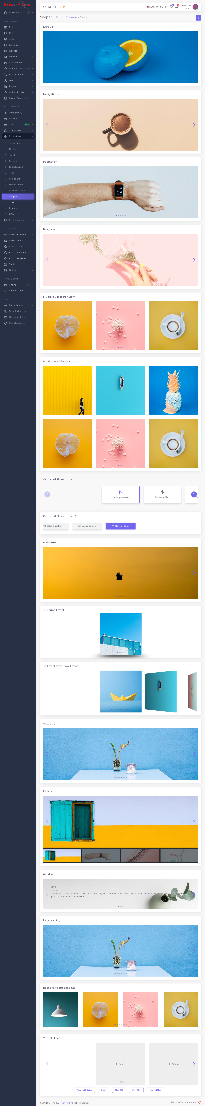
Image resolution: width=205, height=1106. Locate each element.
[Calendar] (54, 6)
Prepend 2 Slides (84, 1090)
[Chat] (49, 6)
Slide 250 (119, 1090)
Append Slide (155, 1090)
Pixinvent (65, 1103)
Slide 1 (103, 1090)
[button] (194, 125)
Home (59, 17)
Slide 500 (136, 1090)
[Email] (44, 6)
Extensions (71, 17)
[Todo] (59, 6)
